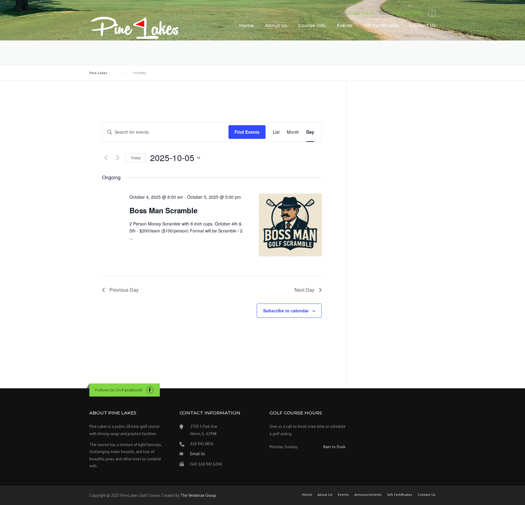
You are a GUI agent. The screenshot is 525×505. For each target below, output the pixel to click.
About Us (276, 25)
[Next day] (117, 157)
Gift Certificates (381, 25)
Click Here (361, 13)
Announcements (368, 494)
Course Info (312, 25)
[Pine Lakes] (134, 27)
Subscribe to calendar (286, 310)
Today (136, 157)
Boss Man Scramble (163, 210)
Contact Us (423, 25)
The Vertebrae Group (198, 495)
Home (246, 25)
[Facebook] (432, 13)
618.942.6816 (407, 13)
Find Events (247, 132)
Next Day (304, 289)
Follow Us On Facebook (118, 389)
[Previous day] (105, 157)
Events (344, 25)
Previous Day (124, 289)
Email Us (197, 453)
